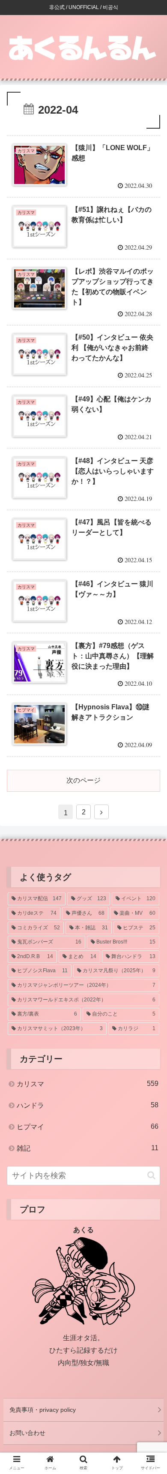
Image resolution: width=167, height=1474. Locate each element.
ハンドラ (87, 1105)
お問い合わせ (27, 1432)
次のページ (83, 780)
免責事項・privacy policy (42, 1409)
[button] (151, 1175)
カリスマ (87, 1084)
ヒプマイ (87, 1126)
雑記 (87, 1148)
